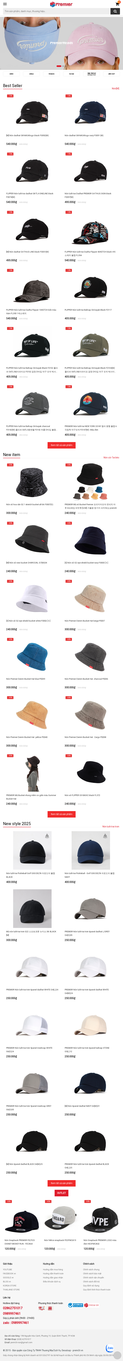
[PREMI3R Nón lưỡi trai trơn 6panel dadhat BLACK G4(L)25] (90, 1141)
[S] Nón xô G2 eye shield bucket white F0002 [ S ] (28, 621)
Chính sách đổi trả (91, 1281)
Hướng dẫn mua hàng (53, 1269)
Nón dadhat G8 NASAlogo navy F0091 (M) (84, 135)
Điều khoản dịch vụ (52, 1281)
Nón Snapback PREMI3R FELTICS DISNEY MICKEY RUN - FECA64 (20, 1242)
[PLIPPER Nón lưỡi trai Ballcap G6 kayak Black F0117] (90, 287)
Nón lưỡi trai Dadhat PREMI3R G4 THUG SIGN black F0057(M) (88, 195)
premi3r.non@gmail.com (21, 1342)
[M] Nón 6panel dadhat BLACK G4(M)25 (24, 1164)
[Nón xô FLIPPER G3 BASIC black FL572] (90, 772)
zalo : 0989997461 (16, 1323)
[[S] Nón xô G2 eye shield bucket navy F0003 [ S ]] (90, 539)
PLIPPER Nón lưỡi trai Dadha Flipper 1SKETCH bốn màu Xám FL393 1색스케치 (31, 312)
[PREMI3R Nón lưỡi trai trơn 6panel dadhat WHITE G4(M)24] (90, 966)
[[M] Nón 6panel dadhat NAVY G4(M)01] (90, 1083)
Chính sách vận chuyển (93, 1277)
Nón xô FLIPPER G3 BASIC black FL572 (82, 795)
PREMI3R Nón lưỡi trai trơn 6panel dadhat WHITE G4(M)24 (87, 991)
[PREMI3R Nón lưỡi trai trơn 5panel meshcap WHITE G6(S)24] (32, 1025)
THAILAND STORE (11, 1289)
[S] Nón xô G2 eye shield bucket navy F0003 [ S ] (86, 562)
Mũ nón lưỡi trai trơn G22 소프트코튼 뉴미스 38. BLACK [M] (31, 933)
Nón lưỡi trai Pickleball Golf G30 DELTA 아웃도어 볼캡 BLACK (30, 875)
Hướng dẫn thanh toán (53, 1273)
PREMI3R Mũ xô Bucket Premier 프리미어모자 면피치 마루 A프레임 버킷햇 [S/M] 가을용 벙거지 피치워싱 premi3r (91, 506)
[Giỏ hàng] (117, 4)
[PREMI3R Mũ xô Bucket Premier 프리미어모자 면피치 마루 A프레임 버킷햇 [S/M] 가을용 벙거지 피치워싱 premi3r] (90, 481)
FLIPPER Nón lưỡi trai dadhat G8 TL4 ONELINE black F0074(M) (29, 195)
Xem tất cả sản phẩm (61, 445)
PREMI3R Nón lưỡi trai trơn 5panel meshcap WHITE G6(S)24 (29, 1050)
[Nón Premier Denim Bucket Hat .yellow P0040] (32, 714)
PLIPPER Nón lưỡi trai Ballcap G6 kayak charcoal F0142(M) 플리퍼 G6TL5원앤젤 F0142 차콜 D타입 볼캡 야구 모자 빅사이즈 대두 (31, 428)
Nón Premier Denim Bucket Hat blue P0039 (25, 679)
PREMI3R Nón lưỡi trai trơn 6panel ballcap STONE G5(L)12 (87, 1050)
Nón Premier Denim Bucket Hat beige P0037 (85, 621)
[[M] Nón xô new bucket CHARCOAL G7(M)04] (32, 539)
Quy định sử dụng (91, 1285)
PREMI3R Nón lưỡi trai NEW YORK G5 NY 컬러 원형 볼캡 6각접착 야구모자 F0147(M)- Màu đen (91, 428)
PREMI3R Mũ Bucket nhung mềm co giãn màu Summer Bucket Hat (31, 797)
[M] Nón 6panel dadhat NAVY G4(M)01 (82, 1106)
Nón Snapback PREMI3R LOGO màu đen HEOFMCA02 (100, 1242)
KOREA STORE (9, 1285)
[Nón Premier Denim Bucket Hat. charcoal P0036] (90, 656)
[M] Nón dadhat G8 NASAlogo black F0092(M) (27, 135)
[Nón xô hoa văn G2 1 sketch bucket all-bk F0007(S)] (32, 481)
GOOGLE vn (8, 1277)
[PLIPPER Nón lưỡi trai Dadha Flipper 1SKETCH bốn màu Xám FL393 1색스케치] (32, 287)
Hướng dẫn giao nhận (53, 1277)
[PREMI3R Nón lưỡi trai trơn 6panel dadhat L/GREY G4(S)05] (90, 908)
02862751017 (12, 1308)
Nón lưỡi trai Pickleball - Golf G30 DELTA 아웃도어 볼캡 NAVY (90, 875)
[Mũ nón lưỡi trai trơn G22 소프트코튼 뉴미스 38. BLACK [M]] (32, 908)
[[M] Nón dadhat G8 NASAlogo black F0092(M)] (32, 112)
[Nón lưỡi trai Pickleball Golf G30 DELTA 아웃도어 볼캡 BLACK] (32, 850)
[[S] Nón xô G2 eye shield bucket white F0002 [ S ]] (32, 598)
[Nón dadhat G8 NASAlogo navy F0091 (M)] (90, 112)
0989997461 (12, 1313)
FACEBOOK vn (9, 1273)
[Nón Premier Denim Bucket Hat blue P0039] (32, 656)
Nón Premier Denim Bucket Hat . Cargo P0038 (85, 737)
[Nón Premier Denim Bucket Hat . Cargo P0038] (90, 714)
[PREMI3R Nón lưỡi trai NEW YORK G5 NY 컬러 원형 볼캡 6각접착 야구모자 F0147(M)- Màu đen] (90, 403)
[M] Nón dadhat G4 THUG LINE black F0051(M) (27, 252)
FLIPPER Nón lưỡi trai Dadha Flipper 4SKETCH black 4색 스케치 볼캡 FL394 (90, 254)
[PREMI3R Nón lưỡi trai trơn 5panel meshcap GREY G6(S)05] (32, 1083)
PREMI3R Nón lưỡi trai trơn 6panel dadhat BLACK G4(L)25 (87, 1166)
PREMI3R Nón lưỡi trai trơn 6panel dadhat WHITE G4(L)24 (32, 989)
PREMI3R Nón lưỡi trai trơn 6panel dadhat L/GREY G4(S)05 (87, 933)
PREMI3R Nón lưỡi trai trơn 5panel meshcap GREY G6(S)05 (28, 1108)
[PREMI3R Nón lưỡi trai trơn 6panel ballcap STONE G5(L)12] (90, 1025)
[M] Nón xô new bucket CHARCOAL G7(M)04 (26, 562)
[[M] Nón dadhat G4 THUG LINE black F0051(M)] (32, 229)
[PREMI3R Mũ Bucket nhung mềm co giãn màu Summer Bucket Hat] (32, 772)
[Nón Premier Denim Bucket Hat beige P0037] (90, 598)
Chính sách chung (91, 1269)
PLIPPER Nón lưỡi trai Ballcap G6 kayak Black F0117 (88, 310)
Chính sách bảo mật (92, 1273)
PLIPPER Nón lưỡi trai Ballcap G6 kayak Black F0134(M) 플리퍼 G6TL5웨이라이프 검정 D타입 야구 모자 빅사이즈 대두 (91, 370)
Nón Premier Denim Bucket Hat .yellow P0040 (26, 737)
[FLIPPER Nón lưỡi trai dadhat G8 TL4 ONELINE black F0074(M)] (32, 170)
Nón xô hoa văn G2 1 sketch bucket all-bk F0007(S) (29, 504)
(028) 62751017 (24, 1339)
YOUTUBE (7, 1269)
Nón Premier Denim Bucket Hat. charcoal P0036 (86, 679)
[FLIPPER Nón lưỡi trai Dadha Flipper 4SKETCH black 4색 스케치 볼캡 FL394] (90, 229)
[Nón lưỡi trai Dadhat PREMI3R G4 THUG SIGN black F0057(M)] (90, 170)
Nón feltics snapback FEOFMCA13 (60, 1240)
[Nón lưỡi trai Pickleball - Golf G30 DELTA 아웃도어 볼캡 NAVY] (90, 850)
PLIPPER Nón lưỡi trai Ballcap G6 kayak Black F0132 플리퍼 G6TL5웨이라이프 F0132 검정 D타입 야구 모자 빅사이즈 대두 (32, 370)
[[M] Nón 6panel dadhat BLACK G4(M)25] (32, 1141)
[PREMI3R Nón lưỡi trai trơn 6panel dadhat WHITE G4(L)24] (32, 966)
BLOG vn (7, 1281)
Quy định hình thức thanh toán (96, 1289)
